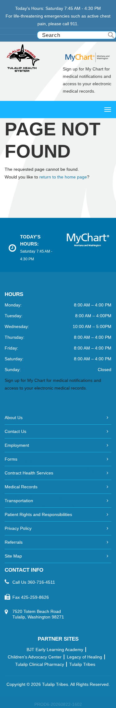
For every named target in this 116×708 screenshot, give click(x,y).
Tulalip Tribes (82, 664)
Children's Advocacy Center (35, 656)
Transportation (19, 500)
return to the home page (63, 176)
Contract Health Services (29, 472)
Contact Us (15, 431)
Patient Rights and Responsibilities (38, 514)
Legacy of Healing (84, 656)
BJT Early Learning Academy (55, 649)
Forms (11, 459)
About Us (14, 417)
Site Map (13, 556)
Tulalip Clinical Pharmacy (39, 664)
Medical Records (21, 486)
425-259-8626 (35, 597)
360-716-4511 (41, 582)
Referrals (14, 542)
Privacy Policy (18, 528)
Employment (17, 445)
